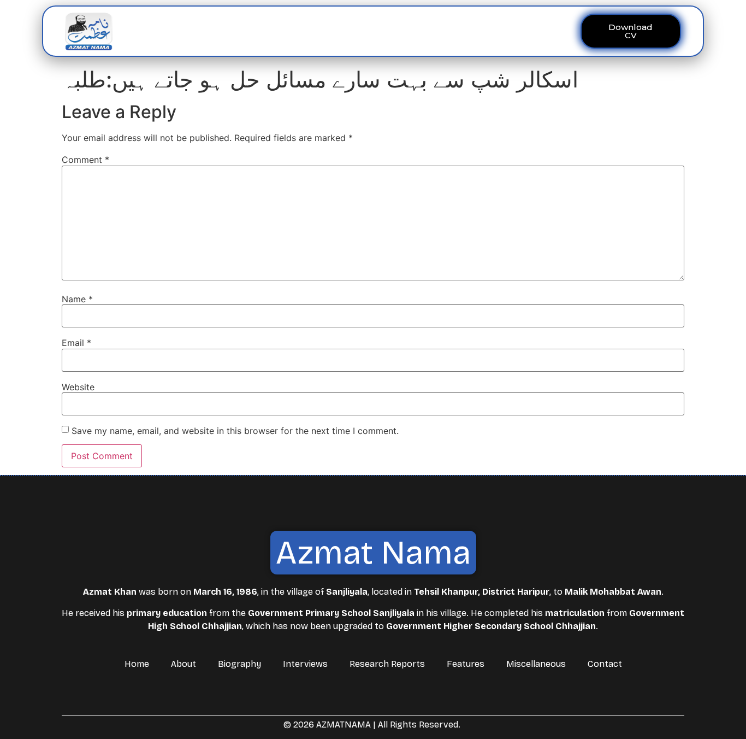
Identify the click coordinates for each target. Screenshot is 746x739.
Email (76, 342)
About (242, 31)
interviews (302, 31)
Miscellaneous (476, 31)
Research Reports (387, 664)
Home (205, 31)
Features (414, 31)
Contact (535, 31)
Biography (239, 664)
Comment (85, 159)
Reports (353, 31)
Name (77, 299)
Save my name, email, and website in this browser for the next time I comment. (235, 430)
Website (78, 387)
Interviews (305, 664)
